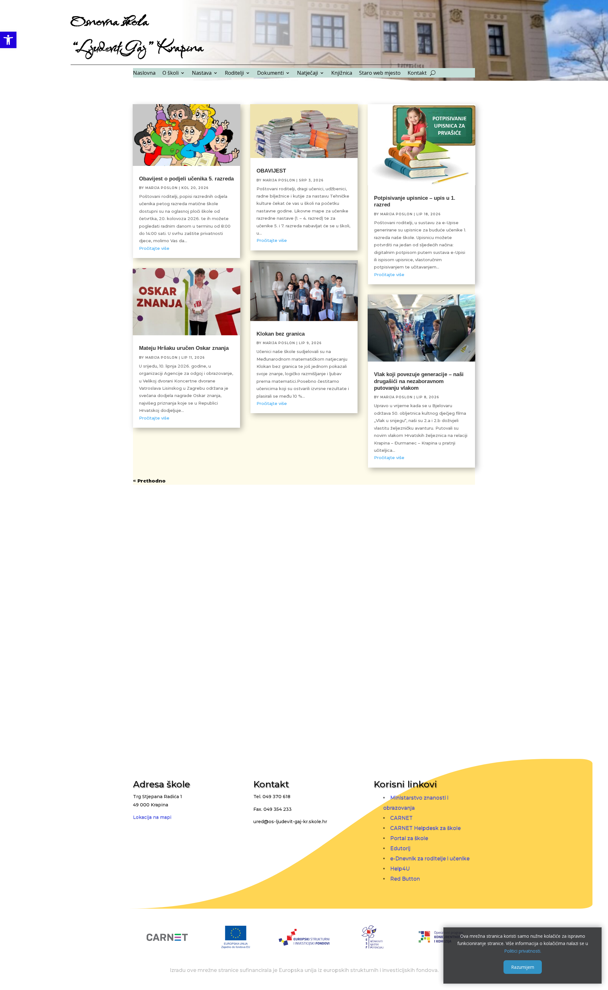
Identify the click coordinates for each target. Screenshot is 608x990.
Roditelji (234, 73)
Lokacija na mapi (152, 817)
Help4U (400, 869)
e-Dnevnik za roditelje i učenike (430, 858)
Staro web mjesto (380, 73)
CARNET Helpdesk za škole (425, 828)
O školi (170, 73)
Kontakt (417, 73)
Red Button (405, 879)
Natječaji (307, 73)
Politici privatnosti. (522, 951)
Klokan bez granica (280, 334)
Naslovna (144, 73)
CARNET (401, 818)
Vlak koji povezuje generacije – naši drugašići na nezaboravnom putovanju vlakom (419, 381)
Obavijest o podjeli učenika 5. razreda (186, 179)
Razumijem (522, 967)
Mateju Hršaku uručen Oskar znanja (184, 348)
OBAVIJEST (271, 171)
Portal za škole (409, 838)
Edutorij (400, 848)
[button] (8, 40)
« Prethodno (149, 480)
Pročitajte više (154, 248)
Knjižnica (341, 73)
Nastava (202, 73)
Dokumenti (270, 73)
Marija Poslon (161, 188)
